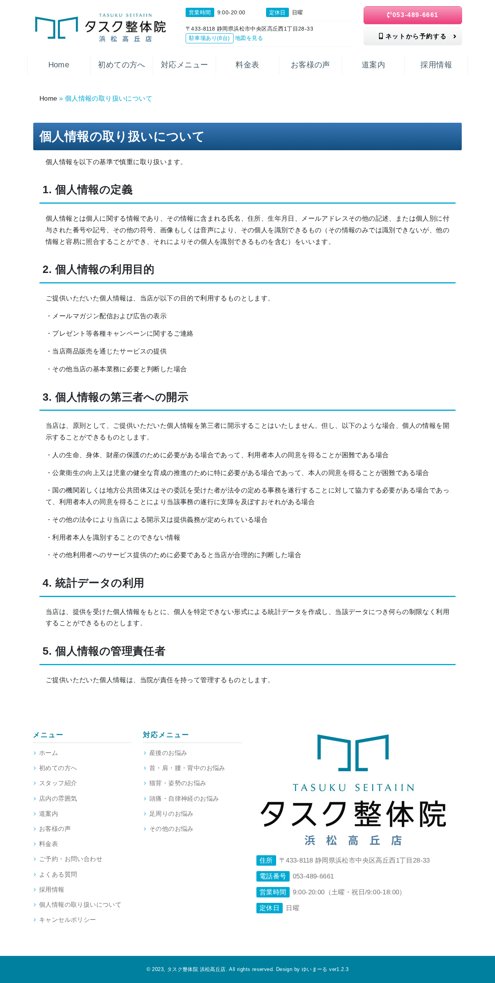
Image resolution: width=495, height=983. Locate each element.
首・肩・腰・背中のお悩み (187, 768)
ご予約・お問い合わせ (70, 859)
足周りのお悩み (171, 813)
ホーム (48, 753)
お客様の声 (55, 828)
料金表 (48, 844)
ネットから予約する (415, 36)
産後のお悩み (168, 753)
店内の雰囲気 (58, 798)
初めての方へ (58, 768)
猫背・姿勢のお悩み (178, 783)
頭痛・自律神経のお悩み (184, 798)
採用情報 (52, 889)
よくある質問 (58, 874)
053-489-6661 (416, 15)
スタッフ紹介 (58, 783)
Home (48, 98)
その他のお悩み (171, 828)
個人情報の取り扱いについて (80, 904)
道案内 (48, 813)
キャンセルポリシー (67, 919)
